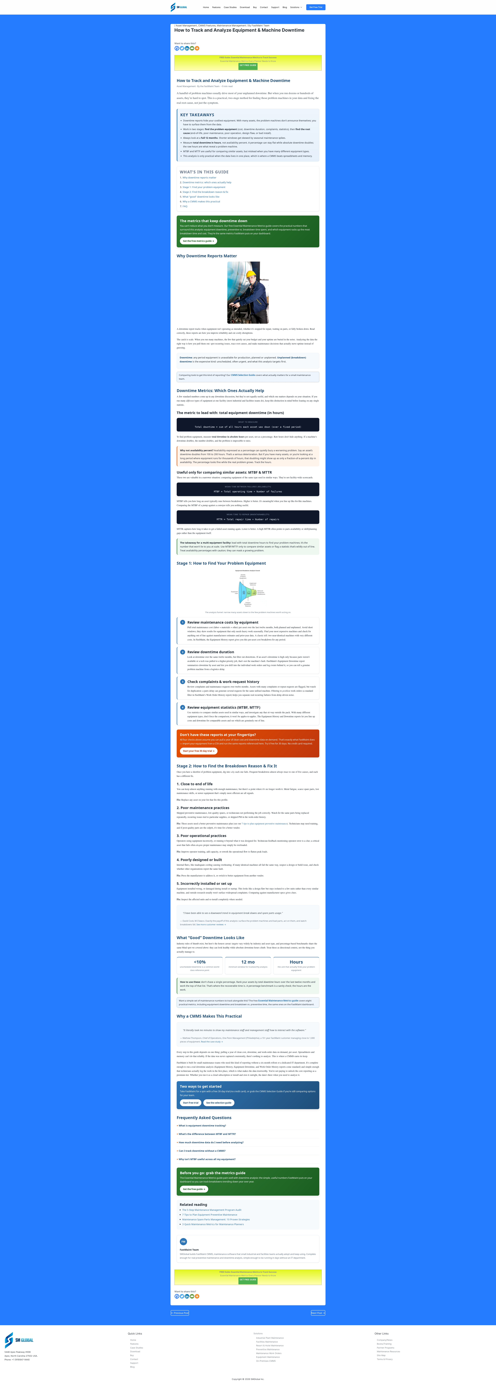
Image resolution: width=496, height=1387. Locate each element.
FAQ (185, 206)
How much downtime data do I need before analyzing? (211, 1142)
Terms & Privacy (385, 1359)
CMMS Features (207, 25)
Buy (255, 7)
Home (206, 7)
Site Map (381, 1355)
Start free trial (190, 1102)
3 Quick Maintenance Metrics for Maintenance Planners (213, 1224)
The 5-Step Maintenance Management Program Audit (211, 1209)
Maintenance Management (231, 25)
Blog (285, 7)
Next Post (318, 1313)
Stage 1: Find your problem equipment (204, 187)
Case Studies (230, 7)
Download (245, 7)
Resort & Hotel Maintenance (270, 1345)
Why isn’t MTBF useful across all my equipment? (207, 1159)
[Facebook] (177, 48)
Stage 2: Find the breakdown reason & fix (205, 191)
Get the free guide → (194, 1189)
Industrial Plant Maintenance (270, 1338)
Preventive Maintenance (268, 1349)
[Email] (192, 48)
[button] (316, 7)
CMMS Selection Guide (243, 375)
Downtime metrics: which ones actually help (207, 182)
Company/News (384, 1340)
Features (216, 7)
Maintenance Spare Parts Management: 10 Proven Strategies (216, 1219)
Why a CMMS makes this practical (201, 201)
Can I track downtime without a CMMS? (202, 1150)
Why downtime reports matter (199, 177)
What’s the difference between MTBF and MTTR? (207, 1134)
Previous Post (180, 1313)
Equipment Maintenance (268, 1357)
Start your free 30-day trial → (199, 750)
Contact (264, 7)
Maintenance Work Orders (268, 1353)
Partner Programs (385, 1347)
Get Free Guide (248, 65)
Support (275, 7)
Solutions (294, 7)
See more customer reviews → (211, 924)
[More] (197, 48)
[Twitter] (182, 48)
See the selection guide (218, 1102)
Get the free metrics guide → (198, 240)
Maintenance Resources (388, 1351)
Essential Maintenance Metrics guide (278, 1000)
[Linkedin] (187, 48)
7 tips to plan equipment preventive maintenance (264, 823)
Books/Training (384, 1344)
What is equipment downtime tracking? (202, 1125)
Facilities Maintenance (267, 1341)
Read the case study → (212, 1041)
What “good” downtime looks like (201, 196)
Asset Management (186, 25)
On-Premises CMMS (266, 1361)
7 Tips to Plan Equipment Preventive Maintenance (209, 1214)
